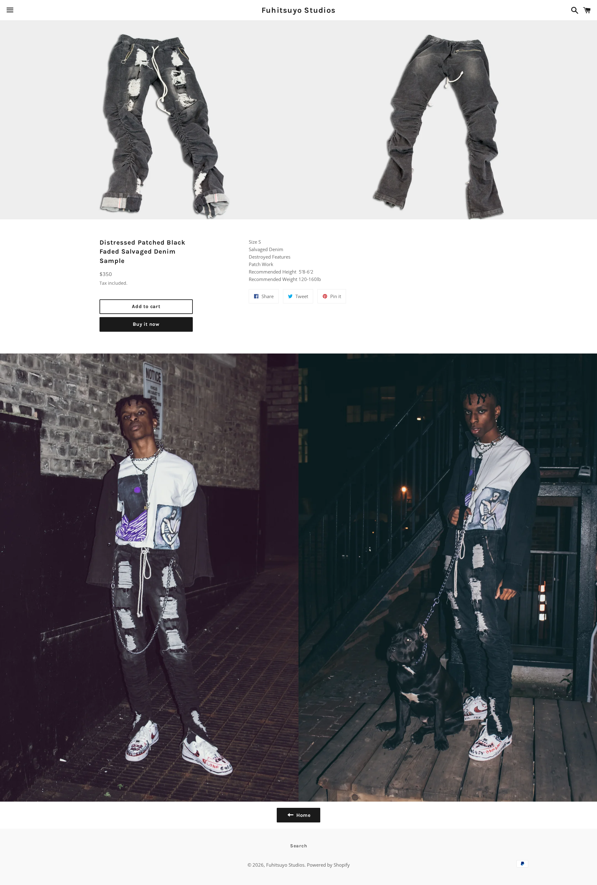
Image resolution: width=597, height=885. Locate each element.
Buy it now (146, 324)
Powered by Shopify (328, 865)
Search (298, 846)
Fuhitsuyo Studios (298, 10)
